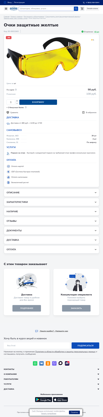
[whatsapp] (35, 363)
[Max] (61, 363)
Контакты (9, 369)
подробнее (26, 308)
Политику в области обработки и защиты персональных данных (65, 351)
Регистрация (19, 2)
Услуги (7, 384)
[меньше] (17, 103)
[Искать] (76, 9)
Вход (10, 2)
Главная (6, 17)
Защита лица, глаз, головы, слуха (15, 18)
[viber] (54, 363)
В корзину (38, 102)
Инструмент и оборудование (34, 17)
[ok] (48, 363)
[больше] (17, 101)
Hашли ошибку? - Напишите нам (53, 331)
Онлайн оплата (92, 9)
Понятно (74, 412)
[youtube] (67, 363)
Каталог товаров (16, 17)
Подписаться (85, 345)
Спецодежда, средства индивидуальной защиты (62, 17)
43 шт (96, 32)
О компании (10, 374)
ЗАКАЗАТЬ (76, 308)
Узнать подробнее (48, 413)
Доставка (9, 389)
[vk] (41, 363)
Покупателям (11, 379)
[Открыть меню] (6, 8)
